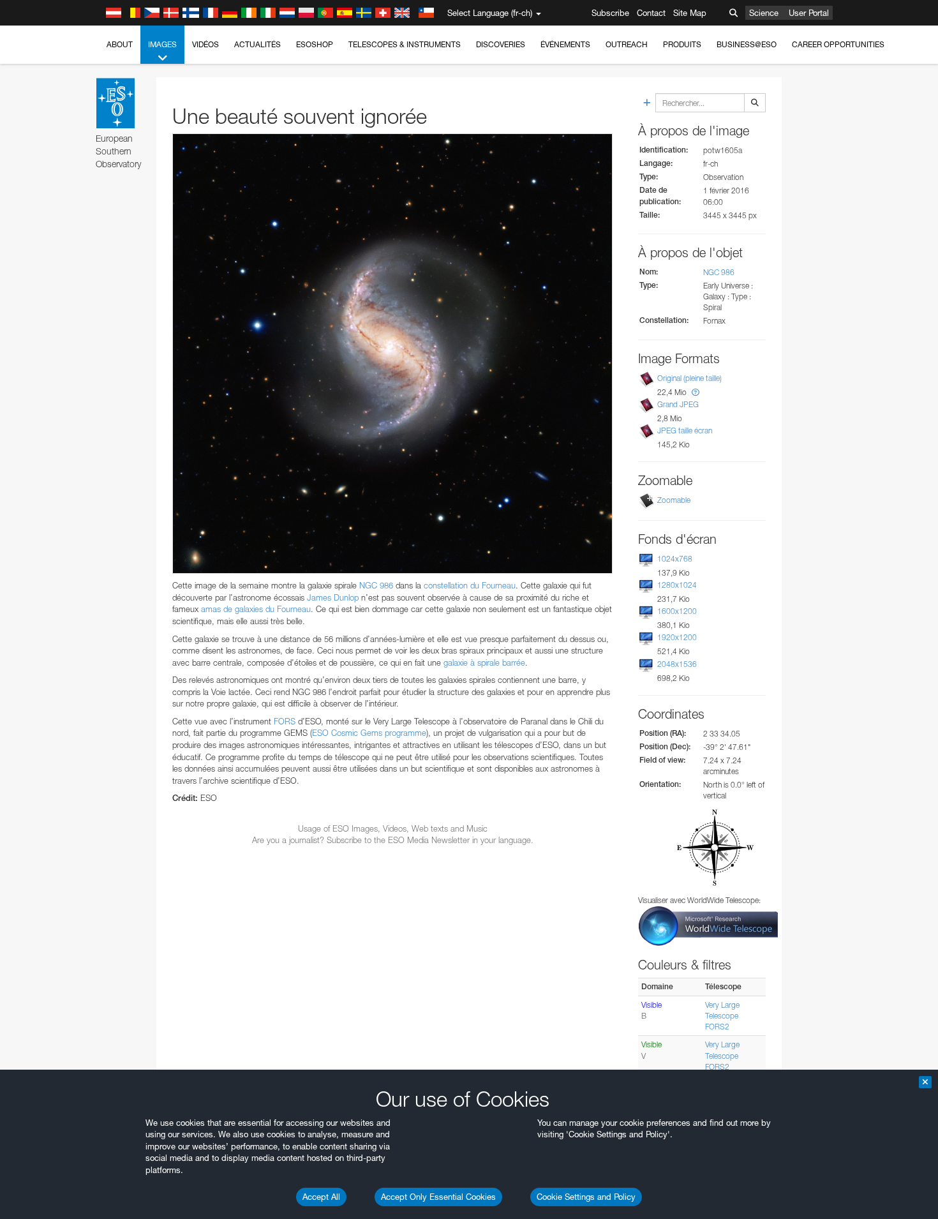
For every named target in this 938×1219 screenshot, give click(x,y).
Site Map (689, 13)
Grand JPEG (678, 404)
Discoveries (500, 44)
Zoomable (673, 500)
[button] (695, 392)
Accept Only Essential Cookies (438, 1197)
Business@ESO (747, 44)
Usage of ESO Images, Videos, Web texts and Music (393, 828)
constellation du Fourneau (470, 585)
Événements (565, 44)
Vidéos (205, 44)
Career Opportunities (838, 44)
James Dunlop (333, 597)
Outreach (627, 44)
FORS (284, 721)
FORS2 (717, 1026)
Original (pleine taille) (689, 378)
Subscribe (610, 13)
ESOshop (314, 44)
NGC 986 (718, 272)
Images (162, 44)
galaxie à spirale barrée (484, 662)
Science (763, 13)
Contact (651, 13)
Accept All (321, 1197)
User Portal (809, 13)
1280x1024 (677, 585)
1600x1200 (677, 611)
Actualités (257, 44)
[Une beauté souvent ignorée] (392, 353)
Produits (682, 44)
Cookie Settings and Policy (586, 1197)
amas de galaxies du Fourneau (256, 609)
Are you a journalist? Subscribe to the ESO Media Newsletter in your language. (392, 840)
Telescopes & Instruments (404, 44)
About (120, 44)
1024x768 (674, 559)
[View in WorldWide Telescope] (708, 925)
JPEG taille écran (684, 430)
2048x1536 (677, 664)
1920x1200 (677, 637)
